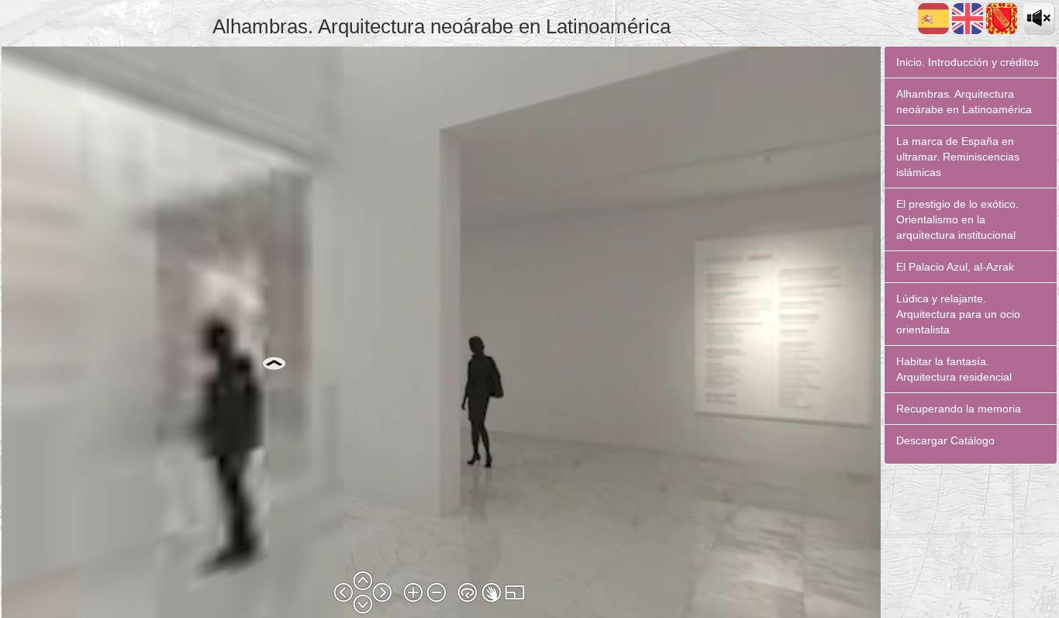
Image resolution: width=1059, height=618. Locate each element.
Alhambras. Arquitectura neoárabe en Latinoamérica (964, 102)
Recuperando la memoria (958, 408)
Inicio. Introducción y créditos (967, 62)
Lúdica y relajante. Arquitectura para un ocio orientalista (958, 314)
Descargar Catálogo (945, 440)
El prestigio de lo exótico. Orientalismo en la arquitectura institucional (957, 219)
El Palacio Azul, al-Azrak (955, 267)
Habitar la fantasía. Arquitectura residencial (954, 369)
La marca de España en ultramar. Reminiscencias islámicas (957, 156)
